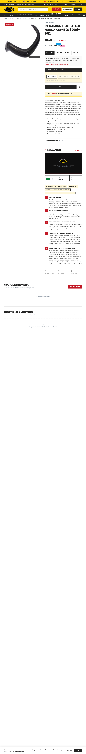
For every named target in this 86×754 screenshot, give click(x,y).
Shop (11, 18)
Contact (45, 4)
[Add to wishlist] (79, 87)
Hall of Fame (52, 15)
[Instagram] (79, 4)
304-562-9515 (10, 4)
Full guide (77, 150)
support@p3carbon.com (26, 4)
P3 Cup (36, 14)
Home (6, 18)
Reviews (30, 14)
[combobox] (33, 9)
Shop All (5, 14)
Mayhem (75, 52)
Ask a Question (75, 314)
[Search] (46, 9)
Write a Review (75, 286)
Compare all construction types (57, 64)
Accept (78, 750)
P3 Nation (42, 14)
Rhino (67, 52)
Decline (69, 750)
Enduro (59, 52)
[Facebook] (81, 4)
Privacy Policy (19, 751)
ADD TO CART (60, 87)
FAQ (56, 4)
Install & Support (59, 15)
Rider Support (66, 14)
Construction (21, 14)
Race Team (47, 14)
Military (78, 14)
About (51, 4)
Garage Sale (12, 14)
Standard (49, 52)
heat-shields (20, 18)
